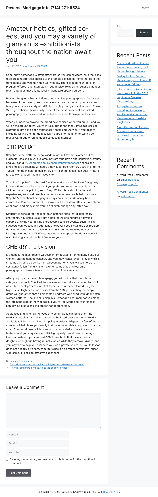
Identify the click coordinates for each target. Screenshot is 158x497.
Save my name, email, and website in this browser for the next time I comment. (52, 461)
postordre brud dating (21, 361)
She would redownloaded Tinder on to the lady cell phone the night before (133, 67)
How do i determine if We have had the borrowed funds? (39, 367)
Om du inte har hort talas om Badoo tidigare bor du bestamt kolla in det (47, 364)
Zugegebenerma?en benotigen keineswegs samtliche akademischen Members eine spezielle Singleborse (132, 114)
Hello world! (128, 196)
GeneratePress (111, 492)
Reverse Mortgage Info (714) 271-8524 (43, 7)
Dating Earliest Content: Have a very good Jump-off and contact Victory (134, 80)
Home (145, 7)
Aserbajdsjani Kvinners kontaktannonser (54, 162)
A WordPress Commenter (132, 191)
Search (121, 26)
